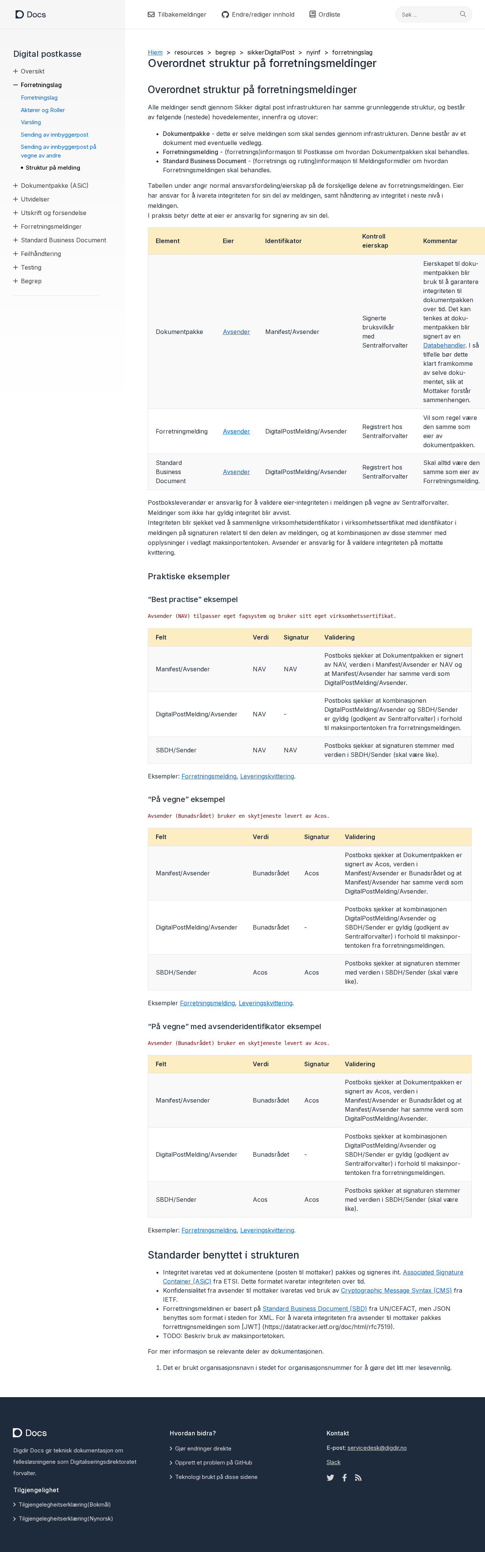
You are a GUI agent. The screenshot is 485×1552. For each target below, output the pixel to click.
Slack (334, 1462)
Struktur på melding (53, 167)
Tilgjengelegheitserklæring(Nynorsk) (66, 1518)
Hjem (155, 52)
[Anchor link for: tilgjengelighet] (62, 1489)
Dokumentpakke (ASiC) (55, 185)
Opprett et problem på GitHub (213, 1462)
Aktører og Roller (43, 110)
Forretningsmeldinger (51, 226)
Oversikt (32, 71)
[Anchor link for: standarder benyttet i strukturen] (304, 1254)
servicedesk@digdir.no (377, 1447)
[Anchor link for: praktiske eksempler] (234, 575)
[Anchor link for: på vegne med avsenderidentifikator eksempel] (325, 1025)
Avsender (236, 331)
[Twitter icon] (330, 1477)
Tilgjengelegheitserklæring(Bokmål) (65, 1504)
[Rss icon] (358, 1477)
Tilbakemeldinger (182, 14)
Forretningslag (41, 85)
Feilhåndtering (41, 253)
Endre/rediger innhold (263, 14)
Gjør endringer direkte (203, 1448)
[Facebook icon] (344, 1477)
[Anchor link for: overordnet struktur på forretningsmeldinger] (362, 89)
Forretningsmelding (208, 776)
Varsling (31, 122)
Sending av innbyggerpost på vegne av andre (58, 151)
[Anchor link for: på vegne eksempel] (229, 798)
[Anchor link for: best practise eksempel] (242, 598)
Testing (31, 267)
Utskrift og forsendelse (53, 213)
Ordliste (329, 14)
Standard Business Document (63, 240)
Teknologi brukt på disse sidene (216, 1476)
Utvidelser (35, 199)
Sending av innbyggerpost (54, 134)
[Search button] (463, 14)
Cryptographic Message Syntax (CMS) (396, 1290)
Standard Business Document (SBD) (315, 1308)
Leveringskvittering (267, 776)
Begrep (31, 281)
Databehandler (444, 345)
